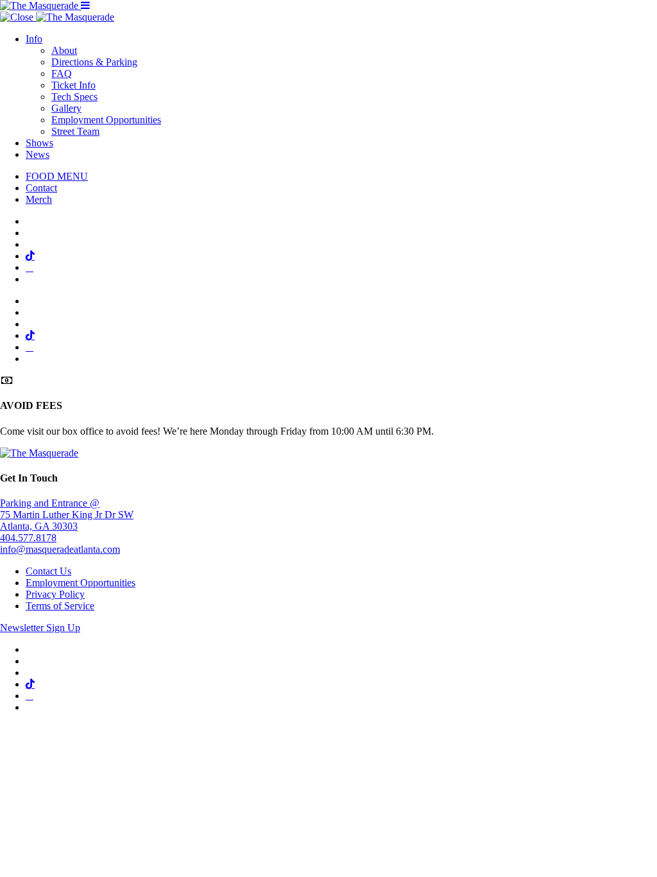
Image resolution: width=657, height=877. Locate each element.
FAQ (61, 73)
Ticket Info (73, 85)
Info (34, 38)
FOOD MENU (57, 176)
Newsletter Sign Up (40, 627)
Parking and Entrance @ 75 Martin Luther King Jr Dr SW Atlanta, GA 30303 (66, 515)
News (37, 154)
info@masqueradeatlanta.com (60, 549)
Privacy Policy (55, 594)
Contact (41, 187)
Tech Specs (74, 96)
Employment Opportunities (106, 119)
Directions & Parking (94, 61)
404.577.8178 (28, 537)
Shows (39, 142)
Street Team (75, 131)
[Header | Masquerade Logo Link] (40, 5)
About (64, 50)
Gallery (66, 108)
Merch (39, 199)
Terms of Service (60, 605)
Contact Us (48, 571)
